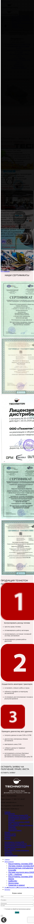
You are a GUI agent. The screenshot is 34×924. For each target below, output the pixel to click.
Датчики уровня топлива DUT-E (19, 817)
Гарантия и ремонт (15, 830)
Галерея (7, 837)
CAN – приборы (13, 824)
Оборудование (10, 813)
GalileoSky (12, 827)
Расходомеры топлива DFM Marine (20, 825)
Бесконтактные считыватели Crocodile (18, 845)
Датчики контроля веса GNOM (18, 822)
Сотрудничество (10, 835)
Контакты (8, 839)
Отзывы (7, 832)
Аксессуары (12, 829)
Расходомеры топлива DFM (18, 815)
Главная (7, 812)
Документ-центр (10, 834)
